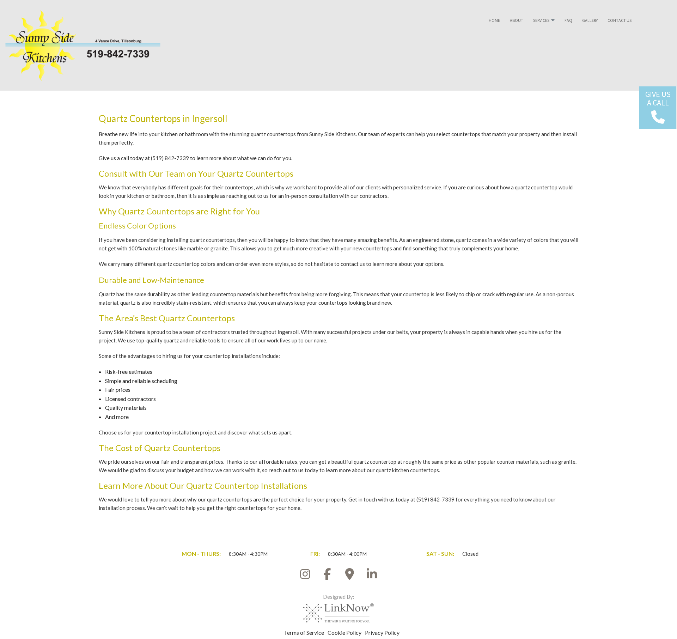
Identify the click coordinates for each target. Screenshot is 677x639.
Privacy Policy (382, 632)
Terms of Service (304, 632)
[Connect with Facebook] (327, 576)
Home (494, 20)
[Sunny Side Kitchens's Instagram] (305, 576)
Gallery (590, 20)
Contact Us (620, 20)
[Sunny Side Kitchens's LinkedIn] (372, 576)
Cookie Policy (344, 632)
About (516, 20)
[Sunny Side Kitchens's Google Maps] (349, 576)
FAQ (568, 20)
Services (541, 20)
